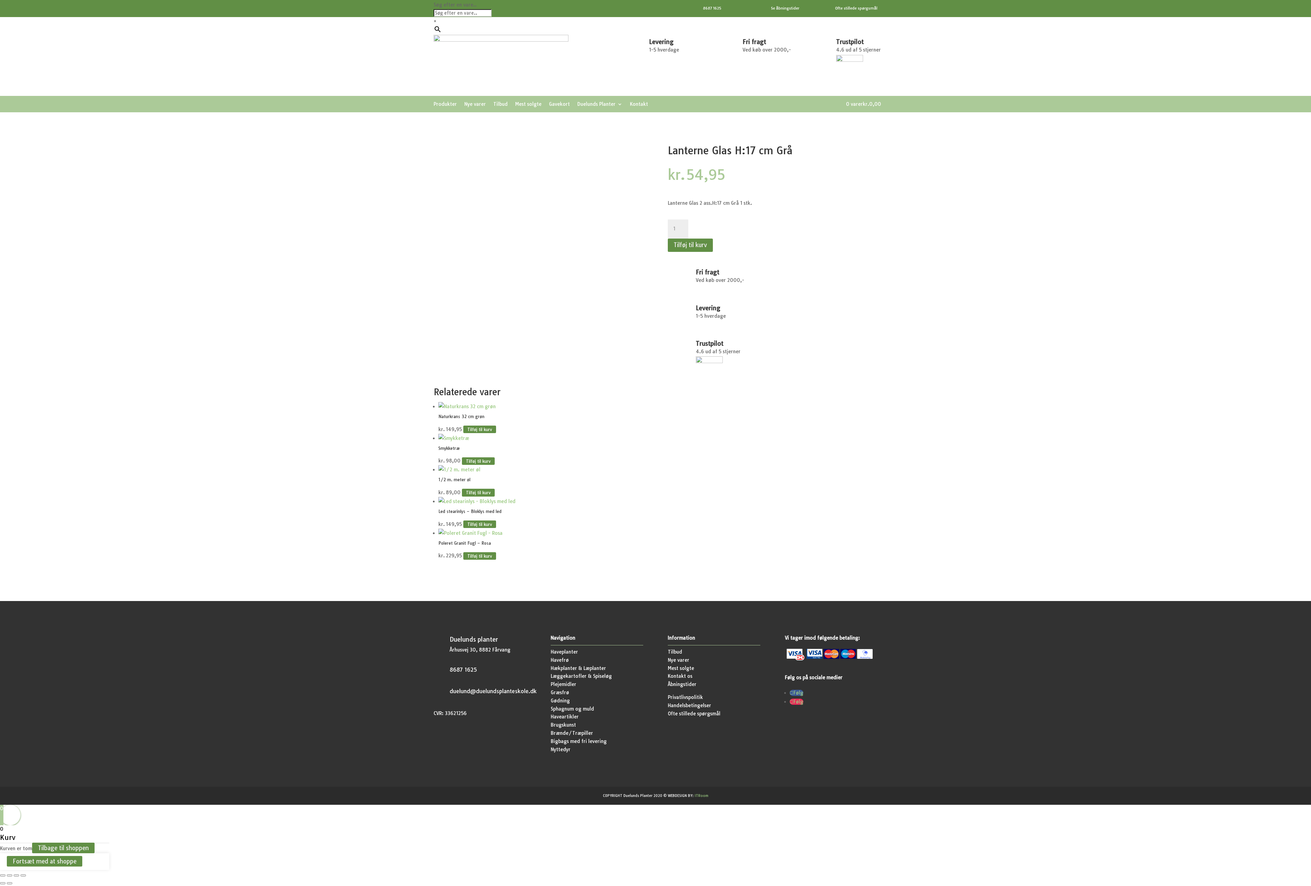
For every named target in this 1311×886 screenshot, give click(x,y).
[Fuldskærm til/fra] (9, 875)
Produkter (445, 104)
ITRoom (701, 796)
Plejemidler (563, 684)
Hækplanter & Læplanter (578, 668)
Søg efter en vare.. (455, 5)
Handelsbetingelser (689, 705)
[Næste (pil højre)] (9, 883)
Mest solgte (528, 104)
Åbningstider (682, 684)
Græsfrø (560, 692)
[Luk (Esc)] (23, 875)
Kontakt (639, 104)
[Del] (16, 875)
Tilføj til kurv (690, 244)
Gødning (560, 701)
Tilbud (500, 104)
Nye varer (475, 104)
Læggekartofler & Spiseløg (581, 676)
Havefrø (560, 660)
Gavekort (559, 104)
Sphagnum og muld (572, 709)
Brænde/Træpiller (572, 733)
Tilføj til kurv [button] (479, 429)
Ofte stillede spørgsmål (694, 714)
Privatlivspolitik (685, 697)
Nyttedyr (560, 749)
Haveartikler (565, 717)
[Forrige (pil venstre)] (2, 883)
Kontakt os (680, 676)
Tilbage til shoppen (63, 848)
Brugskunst (563, 725)
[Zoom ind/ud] (2, 875)
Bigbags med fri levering (579, 741)
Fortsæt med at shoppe (44, 861)
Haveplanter (564, 652)
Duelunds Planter (596, 104)
